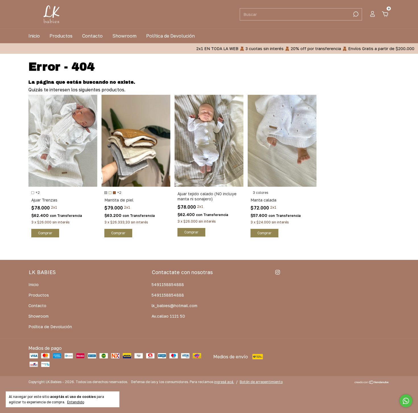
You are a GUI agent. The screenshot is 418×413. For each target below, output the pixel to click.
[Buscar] (355, 14)
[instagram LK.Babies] (277, 272)
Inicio (34, 36)
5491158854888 (168, 284)
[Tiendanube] (372, 382)
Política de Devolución (170, 36)
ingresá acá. (224, 382)
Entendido (75, 402)
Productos (61, 36)
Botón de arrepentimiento (261, 382)
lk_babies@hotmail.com (174, 305)
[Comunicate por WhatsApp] (406, 400)
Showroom (124, 36)
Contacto (92, 36)
